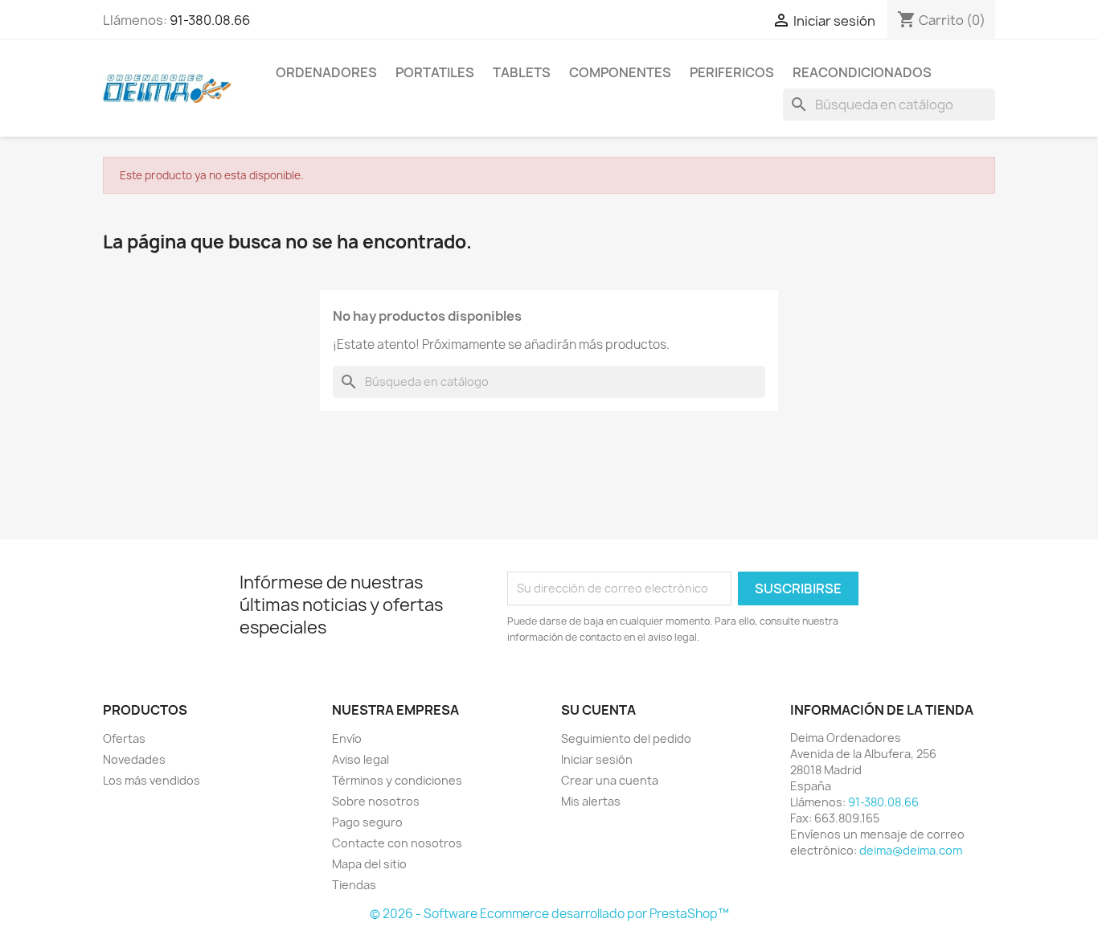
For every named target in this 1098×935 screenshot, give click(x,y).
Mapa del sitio (369, 863)
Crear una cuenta (609, 780)
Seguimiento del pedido (626, 738)
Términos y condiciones (397, 780)
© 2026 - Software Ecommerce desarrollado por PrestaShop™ (549, 913)
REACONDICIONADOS (862, 72)
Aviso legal (360, 759)
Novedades (134, 759)
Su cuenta (598, 710)
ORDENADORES (326, 72)
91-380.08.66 (210, 20)
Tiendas (354, 884)
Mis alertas (591, 801)
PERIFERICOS (732, 72)
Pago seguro (367, 822)
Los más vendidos (151, 780)
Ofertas (124, 738)
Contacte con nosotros (397, 843)
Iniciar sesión (597, 759)
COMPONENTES (620, 72)
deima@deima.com (910, 850)
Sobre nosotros (376, 801)
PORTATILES (434, 72)
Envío (347, 738)
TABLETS (522, 72)
